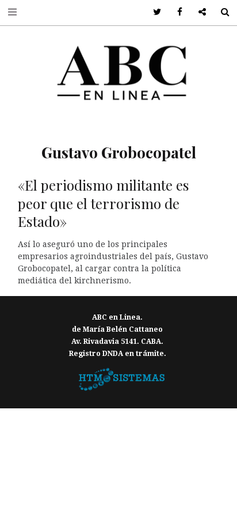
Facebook (176, 12)
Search (221, 12)
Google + (198, 12)
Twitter (153, 12)
